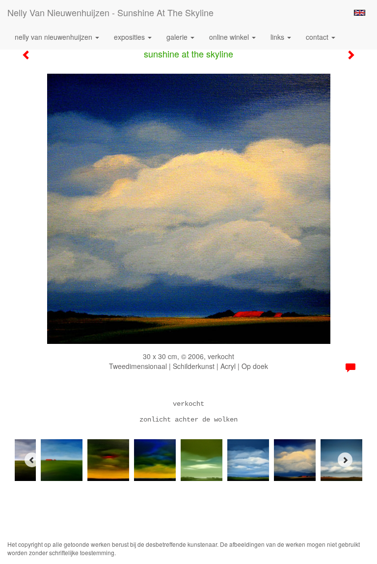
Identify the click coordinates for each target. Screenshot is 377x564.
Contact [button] (318, 37)
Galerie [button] (177, 37)
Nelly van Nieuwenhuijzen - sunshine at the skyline (110, 12)
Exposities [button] (130, 37)
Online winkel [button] (230, 37)
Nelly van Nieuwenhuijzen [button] (54, 37)
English (359, 13)
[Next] (345, 459)
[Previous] (32, 459)
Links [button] (278, 37)
